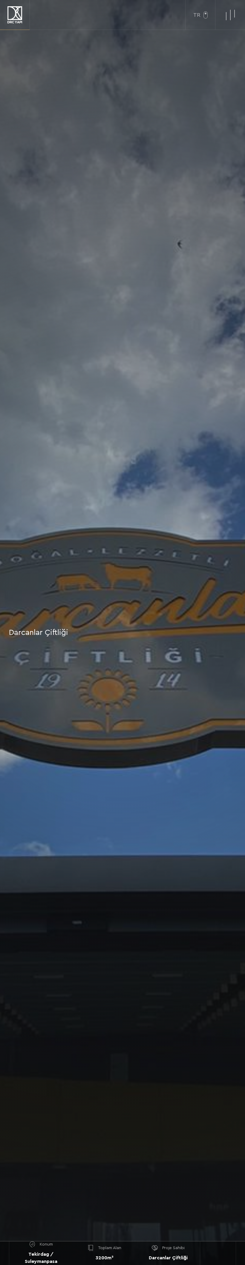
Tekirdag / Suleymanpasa (41, 1258)
